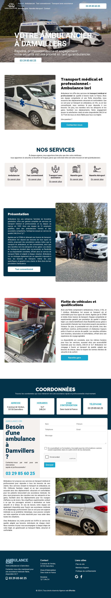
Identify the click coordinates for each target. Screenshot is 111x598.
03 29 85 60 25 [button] (93, 6)
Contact (47, 8)
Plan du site (80, 564)
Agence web (64, 591)
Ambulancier (30, 3)
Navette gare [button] (74, 357)
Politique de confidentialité (86, 571)
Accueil (21, 3)
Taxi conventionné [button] (24, 269)
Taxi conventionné (43, 3)
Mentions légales (82, 568)
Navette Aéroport (36, 8)
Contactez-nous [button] (74, 125)
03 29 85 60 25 (95, 408)
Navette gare (23, 8)
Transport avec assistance (62, 3)
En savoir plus (14, 179)
